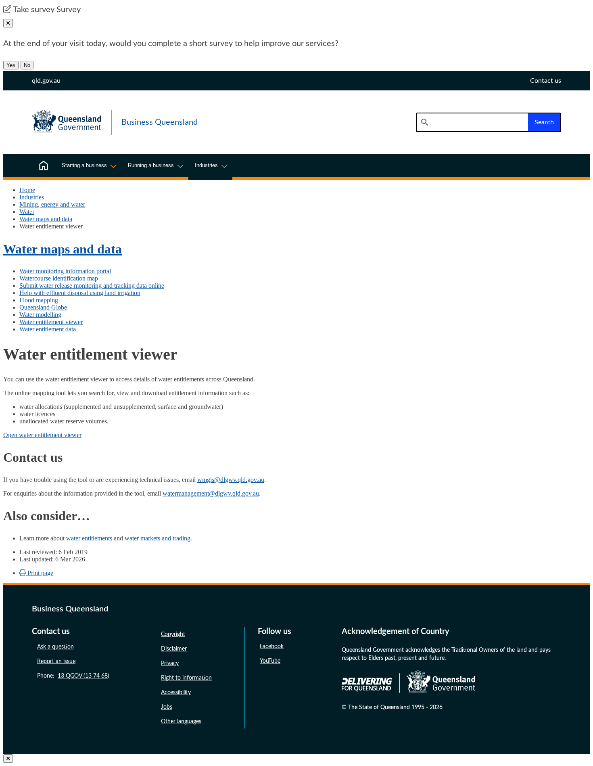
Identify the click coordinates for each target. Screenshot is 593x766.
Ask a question (55, 647)
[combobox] (472, 122)
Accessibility (176, 692)
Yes (10, 65)
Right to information (186, 678)
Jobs (166, 707)
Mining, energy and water (52, 204)
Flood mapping (38, 300)
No (27, 65)
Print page (39, 572)
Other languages (181, 721)
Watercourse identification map (58, 278)
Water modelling (40, 314)
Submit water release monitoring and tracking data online (91, 285)
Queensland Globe (43, 307)
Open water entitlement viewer (42, 434)
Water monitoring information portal (65, 271)
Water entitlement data (47, 329)
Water (26, 211)
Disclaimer (174, 649)
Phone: (73, 676)
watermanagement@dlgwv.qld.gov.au (211, 493)
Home (27, 189)
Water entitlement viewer (51, 321)
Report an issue (56, 661)
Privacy (170, 663)
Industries (31, 197)
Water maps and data (45, 219)
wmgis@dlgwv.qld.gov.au (230, 479)
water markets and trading (157, 538)
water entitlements (90, 538)
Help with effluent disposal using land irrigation (79, 292)
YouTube (270, 661)
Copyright (173, 634)
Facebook (272, 646)
